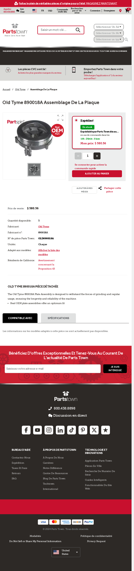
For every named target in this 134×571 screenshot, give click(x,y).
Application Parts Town (98, 460)
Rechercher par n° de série (77, 10)
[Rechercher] (126, 39)
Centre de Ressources (89, 51)
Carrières (48, 462)
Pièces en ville (93, 466)
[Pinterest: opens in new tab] (83, 430)
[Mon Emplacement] (120, 10)
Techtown (48, 483)
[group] (34, 138)
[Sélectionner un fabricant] (109, 27)
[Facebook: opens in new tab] (26, 430)
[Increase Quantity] (97, 155)
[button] (60, 118)
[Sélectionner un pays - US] (34, 10)
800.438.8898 (9, 12)
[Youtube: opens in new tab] (37, 430)
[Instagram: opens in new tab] (48, 430)
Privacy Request (96, 541)
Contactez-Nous (21, 457)
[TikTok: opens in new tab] (71, 430)
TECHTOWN (104, 51)
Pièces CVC (50, 51)
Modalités (35, 536)
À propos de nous (53, 457)
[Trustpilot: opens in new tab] (105, 430)
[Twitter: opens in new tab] (94, 430)
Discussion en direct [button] (70, 415)
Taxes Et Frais (19, 468)
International (50, 489)
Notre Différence (52, 468)
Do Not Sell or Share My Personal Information (35, 541)
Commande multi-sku (62, 10)
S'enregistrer (109, 10)
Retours (16, 473)
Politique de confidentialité (96, 536)
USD (50, 11)
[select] (65, 552)
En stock (87, 127)
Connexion (95, 10)
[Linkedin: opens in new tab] (60, 430)
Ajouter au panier (97, 173)
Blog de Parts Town (54, 478)
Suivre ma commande (118, 51)
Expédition (18, 462)
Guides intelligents (96, 479)
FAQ (14, 478)
